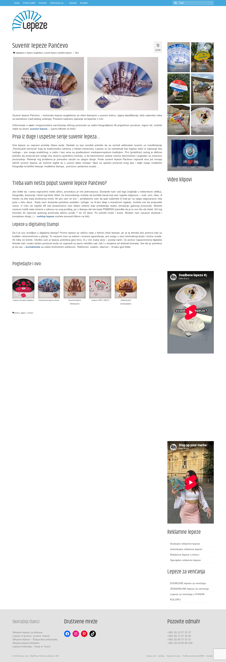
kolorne (17, 313)
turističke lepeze (65, 53)
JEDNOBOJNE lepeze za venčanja (189, 588)
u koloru (30, 313)
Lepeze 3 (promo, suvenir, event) (30, 635)
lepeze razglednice (35, 53)
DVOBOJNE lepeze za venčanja (188, 583)
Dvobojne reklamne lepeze (185, 543)
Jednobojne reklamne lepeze (186, 549)
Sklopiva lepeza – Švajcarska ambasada (34, 639)
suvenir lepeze (50, 53)
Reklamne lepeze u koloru (184, 554)
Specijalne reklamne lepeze (185, 560)
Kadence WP (53, 656)
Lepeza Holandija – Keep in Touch (31, 646)
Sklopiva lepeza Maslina (25, 643)
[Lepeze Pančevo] (48, 83)
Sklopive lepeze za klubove (27, 632)
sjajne (23, 313)
